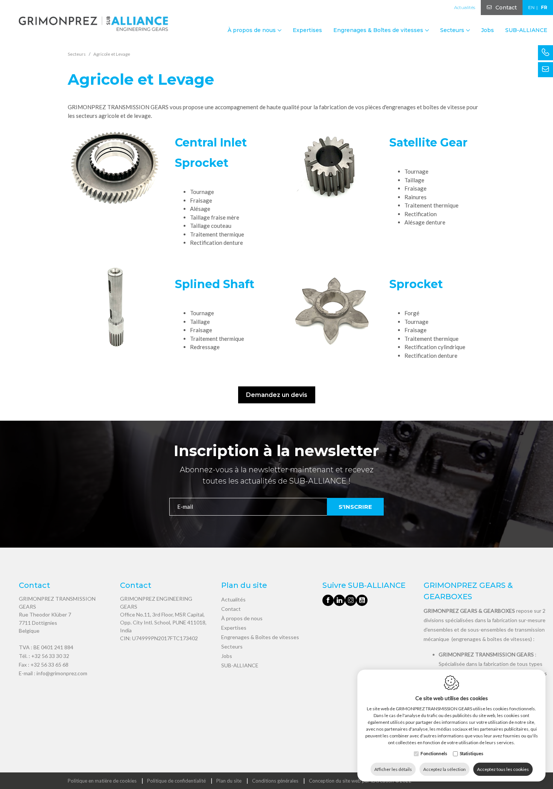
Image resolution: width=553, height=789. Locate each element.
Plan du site (229, 781)
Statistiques (471, 753)
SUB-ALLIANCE (526, 30)
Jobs (487, 30)
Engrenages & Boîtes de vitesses (260, 637)
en (531, 7)
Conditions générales (275, 781)
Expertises (307, 30)
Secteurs (232, 646)
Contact (506, 7)
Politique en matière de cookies (102, 781)
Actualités (464, 7)
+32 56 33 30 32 (50, 656)
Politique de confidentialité (176, 781)
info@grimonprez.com (61, 673)
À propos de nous (242, 618)
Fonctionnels (434, 753)
